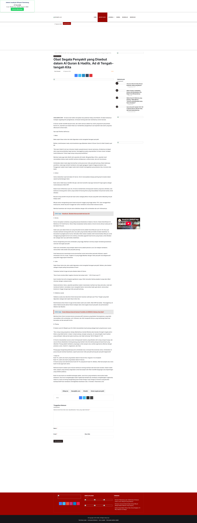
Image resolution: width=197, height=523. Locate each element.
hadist (86, 391)
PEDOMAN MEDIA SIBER (112, 520)
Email (55, 434)
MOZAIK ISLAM (102, 17)
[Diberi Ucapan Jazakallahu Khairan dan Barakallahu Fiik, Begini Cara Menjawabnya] (121, 93)
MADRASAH (133, 17)
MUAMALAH (125, 17)
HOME (95, 17)
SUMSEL (118, 17)
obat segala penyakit (98, 391)
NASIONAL (110, 17)
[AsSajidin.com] (57, 17)
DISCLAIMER (102, 520)
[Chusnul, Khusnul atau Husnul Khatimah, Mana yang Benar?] (121, 86)
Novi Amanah (57, 71)
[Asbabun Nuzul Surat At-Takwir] (108, 507)
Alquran (65, 391)
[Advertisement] (98, 38)
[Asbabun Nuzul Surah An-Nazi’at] (98, 507)
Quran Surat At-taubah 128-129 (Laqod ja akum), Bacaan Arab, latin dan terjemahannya (135, 108)
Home (56, 53)
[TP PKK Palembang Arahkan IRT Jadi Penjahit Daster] (108, 501)
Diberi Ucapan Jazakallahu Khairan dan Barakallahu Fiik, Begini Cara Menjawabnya (134, 92)
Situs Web (87, 434)
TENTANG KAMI (82, 520)
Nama (55, 428)
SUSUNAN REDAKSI (93, 520)
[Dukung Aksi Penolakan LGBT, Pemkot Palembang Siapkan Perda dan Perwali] (89, 501)
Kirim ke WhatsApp (17, 9)
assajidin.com (76, 391)
